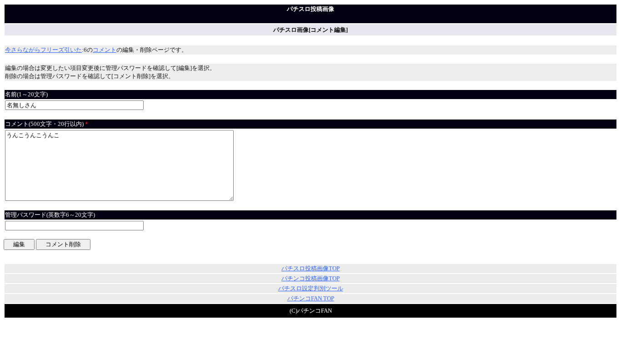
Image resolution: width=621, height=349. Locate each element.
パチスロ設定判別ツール (310, 288)
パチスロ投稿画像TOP (310, 268)
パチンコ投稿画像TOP (310, 278)
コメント (104, 49)
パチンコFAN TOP (310, 298)
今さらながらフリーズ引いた (43, 49)
